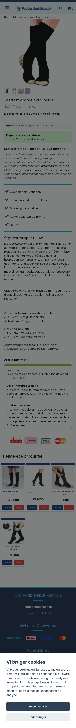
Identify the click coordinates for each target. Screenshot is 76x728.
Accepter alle (38, 706)
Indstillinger (38, 717)
